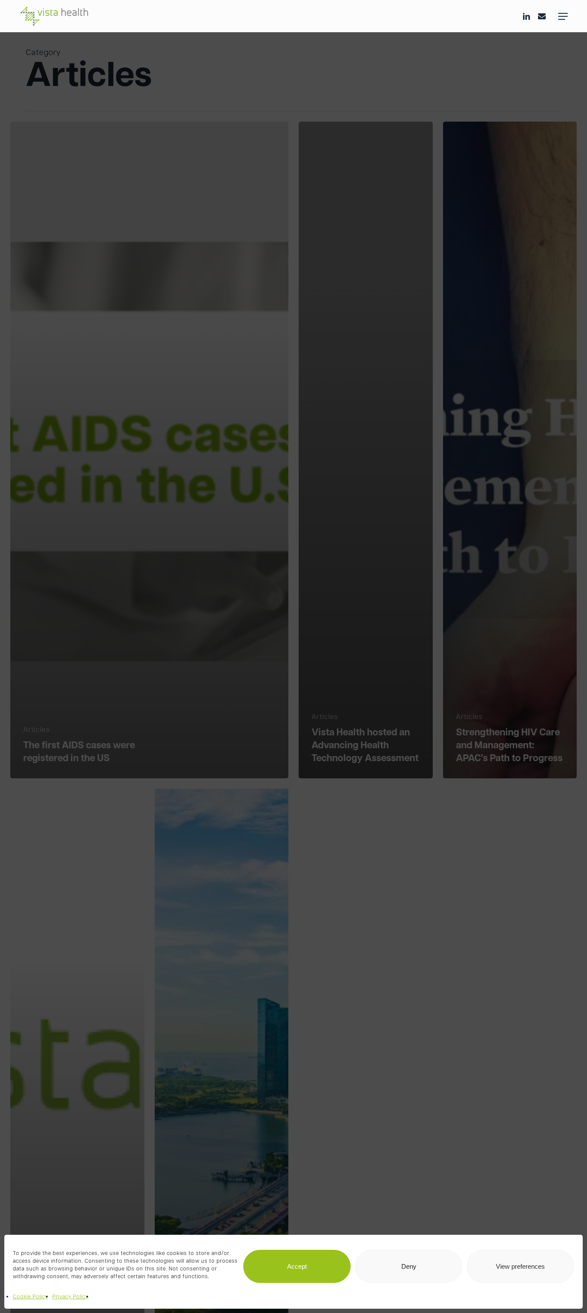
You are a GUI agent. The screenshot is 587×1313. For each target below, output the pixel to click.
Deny (408, 1266)
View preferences (520, 1266)
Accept (297, 1266)
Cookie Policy (30, 1297)
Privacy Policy (70, 1297)
